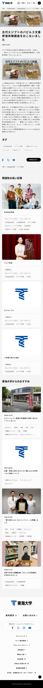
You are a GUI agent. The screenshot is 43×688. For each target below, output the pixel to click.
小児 (12, 529)
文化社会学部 (8, 146)
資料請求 (10, 615)
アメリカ (22, 533)
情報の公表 (21, 654)
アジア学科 (19, 146)
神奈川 (14, 533)
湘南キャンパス (10, 431)
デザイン (8, 427)
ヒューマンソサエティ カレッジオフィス (18, 219)
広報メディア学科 (11, 229)
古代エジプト (17, 150)
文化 (29, 276)
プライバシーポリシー (20, 645)
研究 (16, 427)
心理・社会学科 (24, 229)
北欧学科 (27, 226)
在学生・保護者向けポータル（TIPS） (20, 673)
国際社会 (8, 269)
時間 (25, 431)
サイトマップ (20, 636)
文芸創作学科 (21, 222)
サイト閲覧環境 (20, 641)
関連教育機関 (20, 668)
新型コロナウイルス (32, 146)
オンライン (9, 483)
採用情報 (20, 659)
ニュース (28, 529)
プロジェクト (29, 150)
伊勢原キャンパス (11, 536)
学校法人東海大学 (20, 663)
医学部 (22, 536)
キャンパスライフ (27, 434)
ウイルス (6, 150)
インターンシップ (27, 480)
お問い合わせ (29, 615)
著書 (23, 585)
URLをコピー (33, 160)
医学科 (30, 536)
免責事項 (21, 650)
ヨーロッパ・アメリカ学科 (13, 226)
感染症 (20, 529)
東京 (7, 533)
